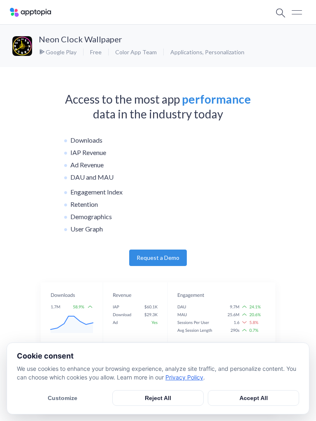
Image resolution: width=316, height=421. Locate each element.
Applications (186, 52)
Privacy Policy (184, 377)
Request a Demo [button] (158, 257)
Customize (62, 398)
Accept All (253, 398)
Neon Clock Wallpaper (80, 39)
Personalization (224, 52)
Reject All (158, 398)
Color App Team (136, 52)
